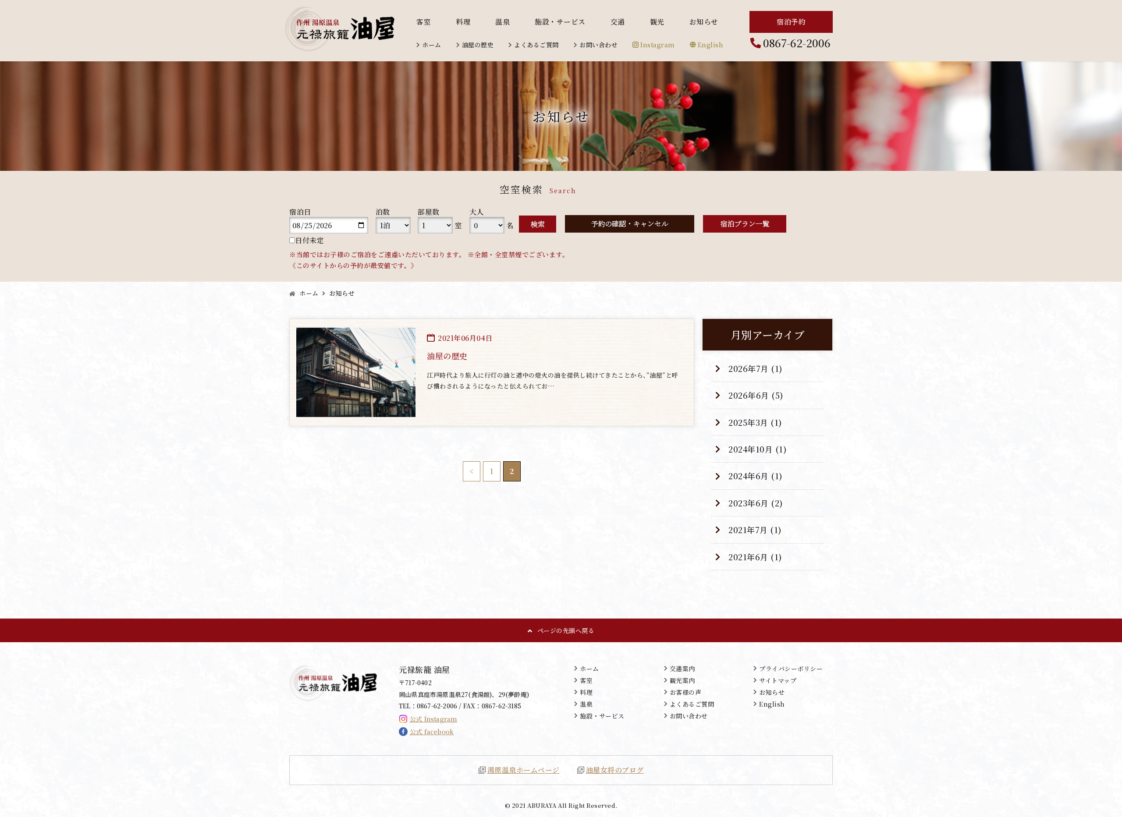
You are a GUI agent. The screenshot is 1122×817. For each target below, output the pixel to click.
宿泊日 (300, 212)
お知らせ (703, 21)
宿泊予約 (791, 22)
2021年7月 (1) (755, 529)
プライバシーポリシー (791, 668)
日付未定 (309, 240)
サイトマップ (777, 680)
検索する (537, 224)
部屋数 (429, 212)
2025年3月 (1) (755, 422)
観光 (657, 21)
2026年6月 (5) (756, 395)
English (711, 45)
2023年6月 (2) (755, 503)
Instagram (657, 45)
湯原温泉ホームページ (523, 770)
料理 (463, 21)
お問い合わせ (598, 45)
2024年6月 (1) (755, 475)
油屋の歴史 (478, 45)
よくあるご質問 (536, 45)
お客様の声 (686, 692)
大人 (476, 212)
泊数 (383, 212)
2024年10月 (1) (757, 449)
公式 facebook (432, 731)
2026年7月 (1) (755, 368)
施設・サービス (560, 21)
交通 (618, 21)
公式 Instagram (433, 718)
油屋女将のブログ (615, 770)
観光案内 (682, 680)
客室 (423, 21)
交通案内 (682, 668)
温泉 (502, 21)
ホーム (431, 45)
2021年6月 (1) (755, 556)
